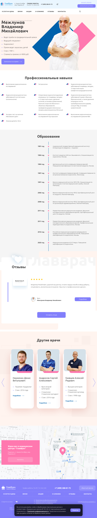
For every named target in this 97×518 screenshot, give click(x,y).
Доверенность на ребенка (44, 503)
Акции (28, 11)
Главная (2, 21)
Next (94, 382)
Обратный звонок (87, 488)
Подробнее (83, 299)
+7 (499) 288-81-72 (46, 4)
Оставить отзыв (51, 315)
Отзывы (51, 11)
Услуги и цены (8, 11)
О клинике (39, 11)
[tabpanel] (20, 281)
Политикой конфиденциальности (38, 511)
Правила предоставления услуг (46, 502)
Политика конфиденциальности (46, 500)
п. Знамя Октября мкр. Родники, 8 (19, 4)
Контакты (62, 11)
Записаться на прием (86, 6)
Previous (2, 382)
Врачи (20, 11)
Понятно (75, 510)
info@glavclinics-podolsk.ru (87, 502)
